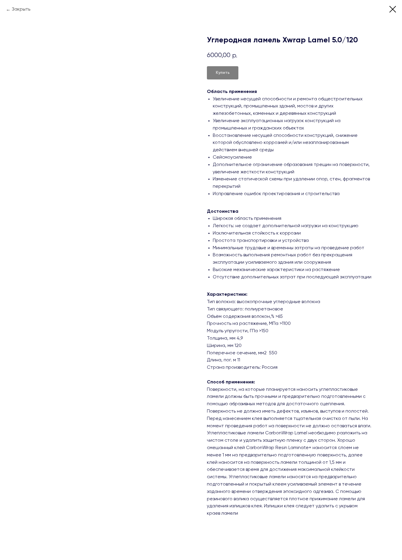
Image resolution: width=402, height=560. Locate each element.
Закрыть (21, 9)
